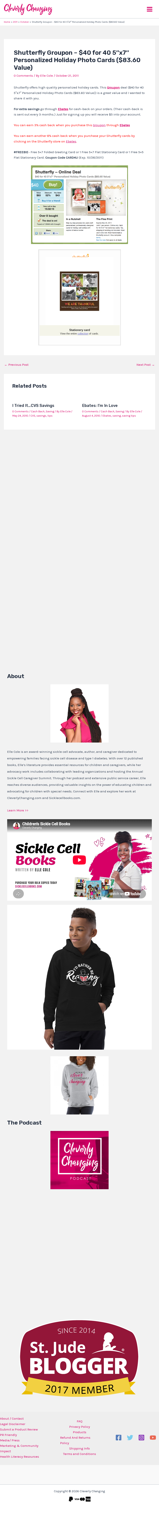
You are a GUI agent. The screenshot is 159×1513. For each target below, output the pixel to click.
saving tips (129, 415)
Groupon (113, 87)
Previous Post (16, 364)
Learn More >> (17, 810)
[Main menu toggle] (149, 9)
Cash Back (38, 411)
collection (83, 333)
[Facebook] (118, 1437)
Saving (50, 411)
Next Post (146, 364)
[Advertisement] (36, 1253)
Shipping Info (79, 1448)
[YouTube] (153, 1437)
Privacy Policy (79, 1427)
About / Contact (12, 1418)
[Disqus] (79, 483)
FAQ (79, 1421)
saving (116, 415)
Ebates (125, 125)
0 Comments (23, 75)
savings (41, 415)
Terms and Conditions (79, 1454)
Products (79, 1432)
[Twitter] (130, 1437)
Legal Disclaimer (12, 1424)
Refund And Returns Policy (75, 1440)
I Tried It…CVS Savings (33, 405)
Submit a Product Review (19, 1429)
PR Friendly (8, 1435)
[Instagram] (141, 1437)
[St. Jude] (79, 1358)
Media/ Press (10, 1440)
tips (50, 415)
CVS (32, 415)
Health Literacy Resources (19, 1456)
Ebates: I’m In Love (100, 405)
